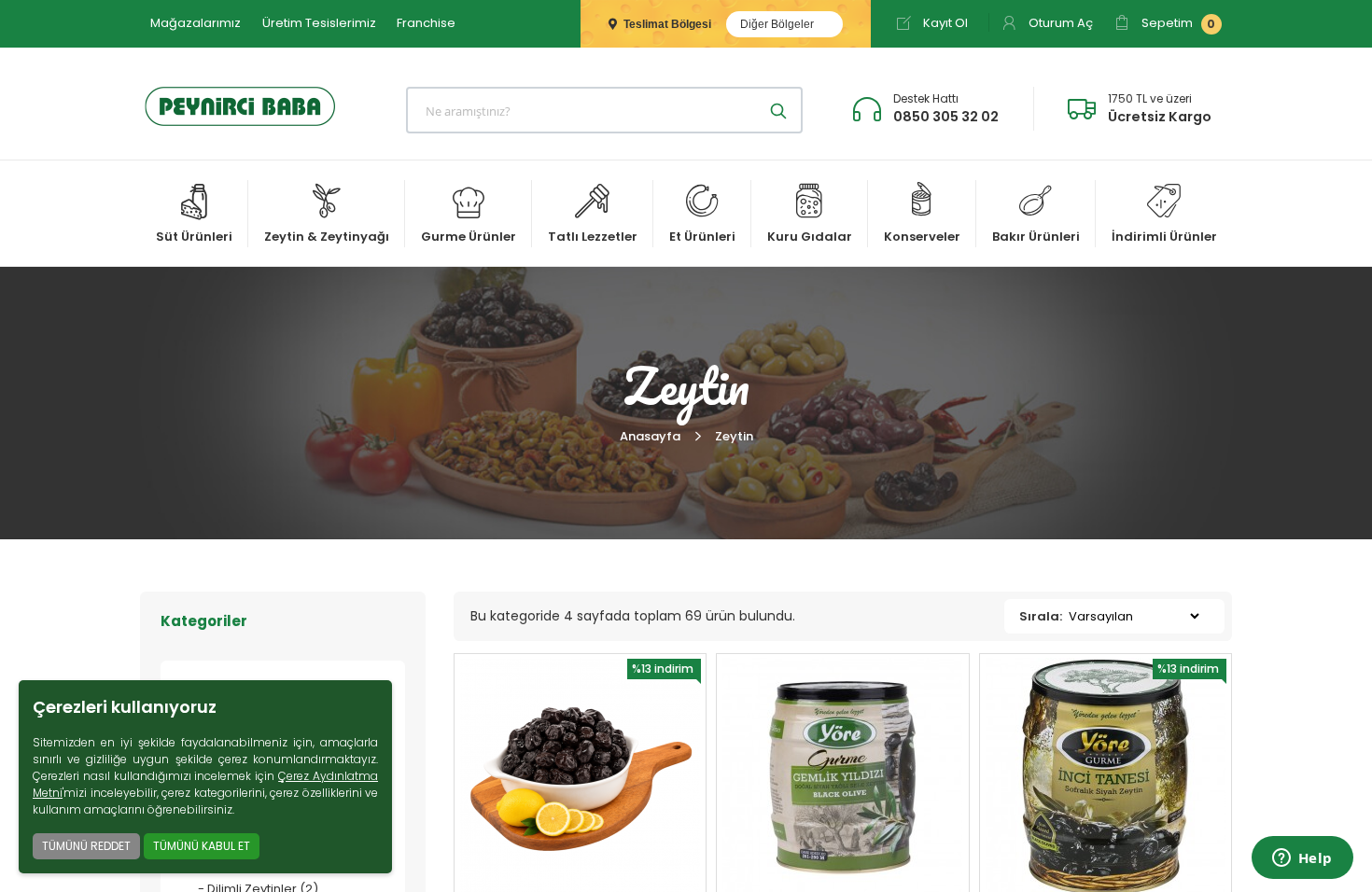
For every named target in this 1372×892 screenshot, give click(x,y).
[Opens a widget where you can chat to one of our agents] (1302, 859)
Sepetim (1177, 23)
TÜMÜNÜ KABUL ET (201, 846)
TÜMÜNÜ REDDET (86, 846)
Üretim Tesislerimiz (319, 23)
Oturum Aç (1059, 23)
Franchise (426, 23)
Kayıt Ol (944, 23)
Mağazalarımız (195, 23)
